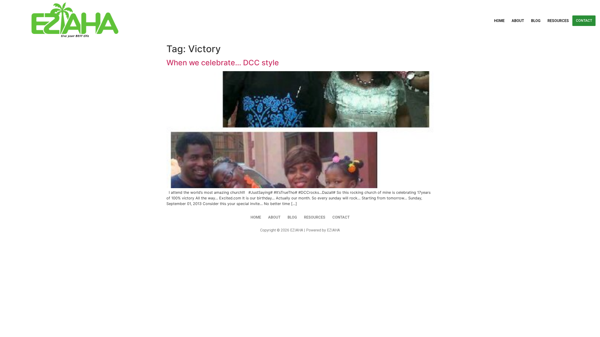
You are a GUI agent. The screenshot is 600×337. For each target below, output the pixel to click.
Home (499, 20)
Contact (584, 20)
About (518, 20)
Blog (535, 20)
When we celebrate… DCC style (222, 62)
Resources (558, 20)
